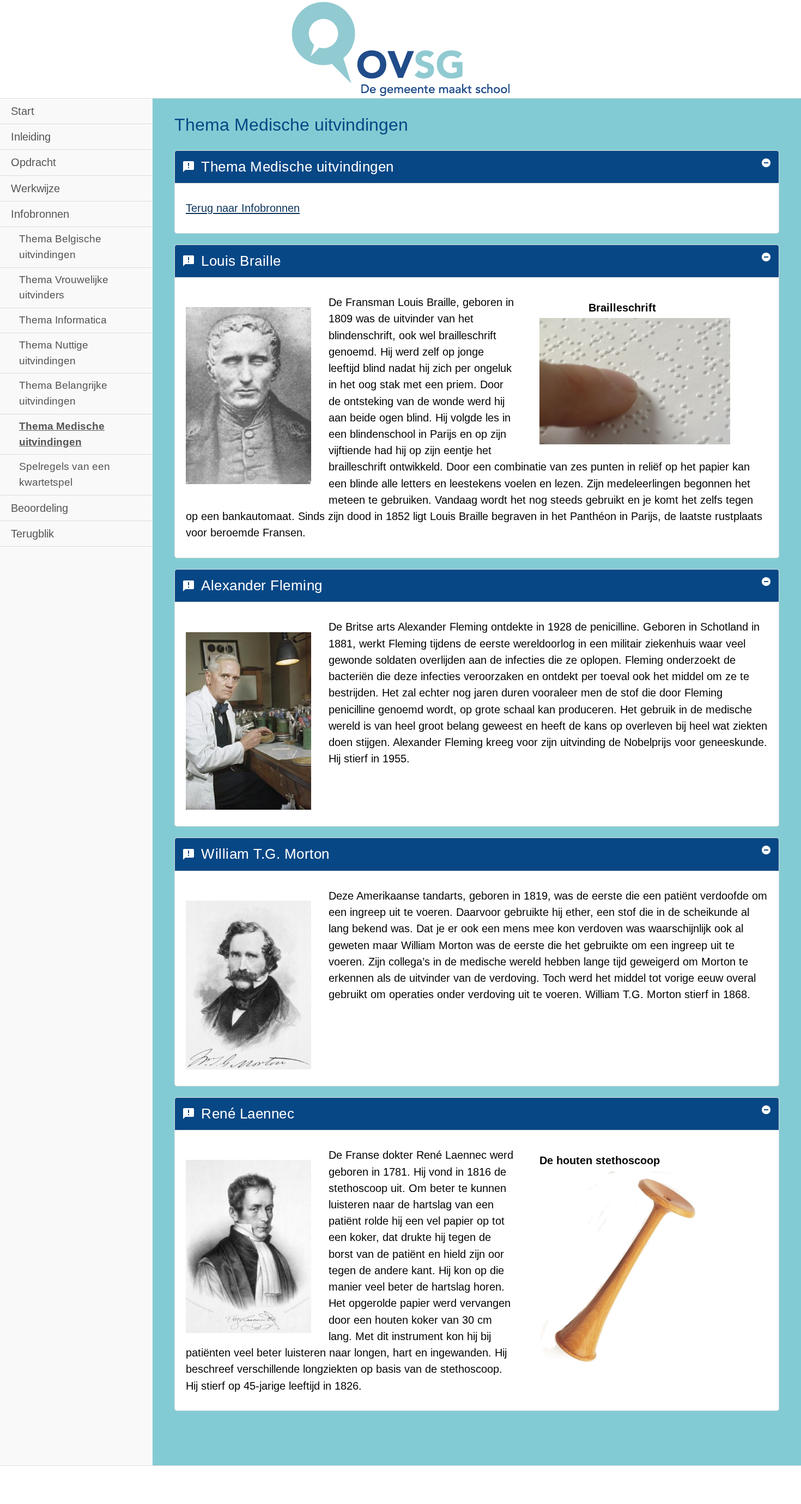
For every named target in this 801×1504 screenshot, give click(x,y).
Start (22, 111)
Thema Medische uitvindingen (62, 434)
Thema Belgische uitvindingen (60, 246)
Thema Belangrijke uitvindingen (63, 393)
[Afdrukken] (724, 19)
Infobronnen (40, 214)
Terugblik (32, 534)
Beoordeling (39, 508)
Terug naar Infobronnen (243, 208)
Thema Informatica (63, 320)
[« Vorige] (753, 19)
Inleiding (31, 137)
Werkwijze (35, 188)
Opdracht (33, 162)
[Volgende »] (781, 19)
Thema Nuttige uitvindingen (53, 352)
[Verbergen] (766, 162)
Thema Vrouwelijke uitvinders (63, 287)
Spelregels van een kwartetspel (64, 474)
